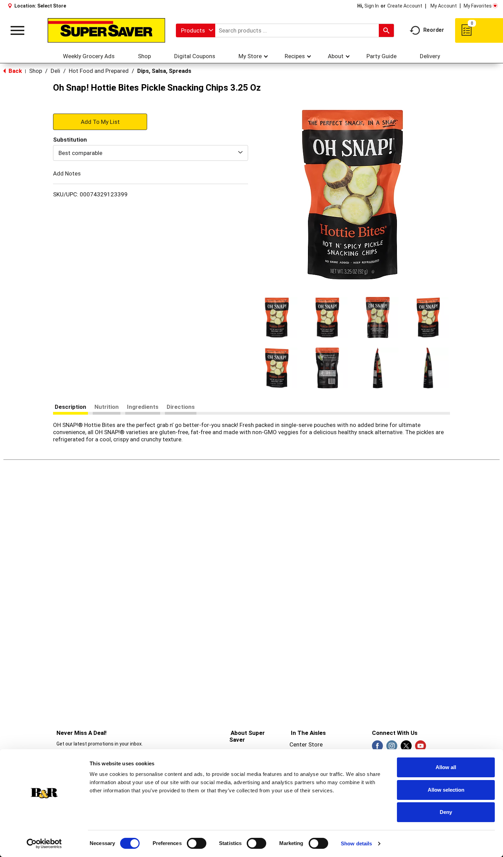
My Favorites (478, 6)
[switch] (196, 843)
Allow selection (446, 790)
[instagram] (391, 747)
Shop (35, 70)
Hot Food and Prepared (99, 70)
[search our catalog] (386, 30)
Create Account (404, 6)
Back (14, 70)
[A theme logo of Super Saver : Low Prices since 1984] (106, 30)
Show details (356, 843)
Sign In (371, 6)
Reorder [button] (433, 30)
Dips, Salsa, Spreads (164, 70)
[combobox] (195, 30)
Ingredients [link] (142, 406)
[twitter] (406, 747)
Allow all (446, 767)
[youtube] (420, 747)
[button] (277, 317)
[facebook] (377, 747)
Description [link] (70, 406)
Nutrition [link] (106, 406)
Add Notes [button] (67, 173)
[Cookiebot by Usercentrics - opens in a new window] (44, 844)
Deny (446, 812)
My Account (443, 6)
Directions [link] (181, 406)
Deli (55, 70)
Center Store (306, 744)
